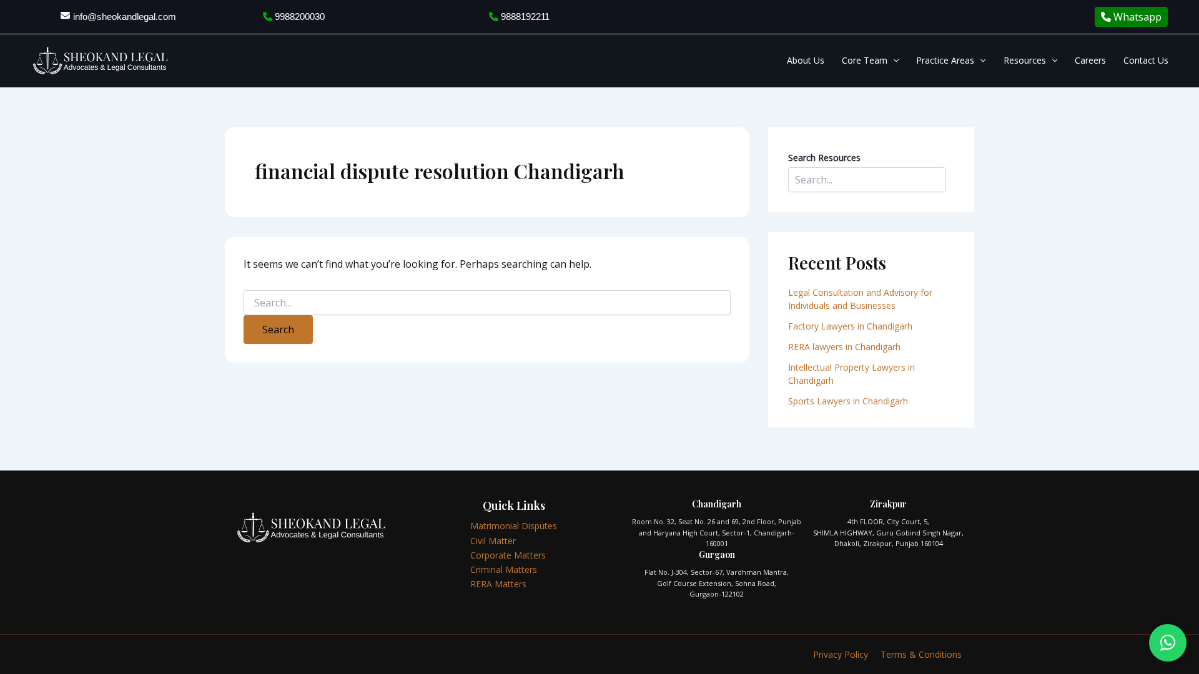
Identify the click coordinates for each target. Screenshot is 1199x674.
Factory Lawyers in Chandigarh (850, 326)
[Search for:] (487, 303)
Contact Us (1145, 60)
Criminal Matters (503, 569)
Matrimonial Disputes (513, 526)
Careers (1090, 60)
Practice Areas (945, 60)
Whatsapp (1136, 17)
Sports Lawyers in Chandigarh (848, 401)
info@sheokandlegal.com (124, 16)
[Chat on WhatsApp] (1168, 643)
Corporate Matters (508, 555)
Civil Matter (493, 541)
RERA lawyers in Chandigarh (845, 347)
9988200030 (298, 16)
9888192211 (524, 16)
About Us (805, 60)
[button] (893, 60)
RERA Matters (498, 584)
